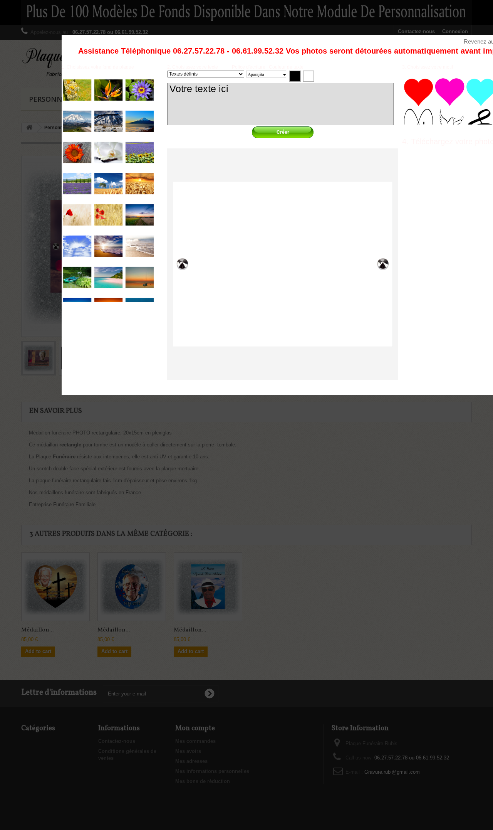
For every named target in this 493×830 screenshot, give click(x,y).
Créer (283, 132)
